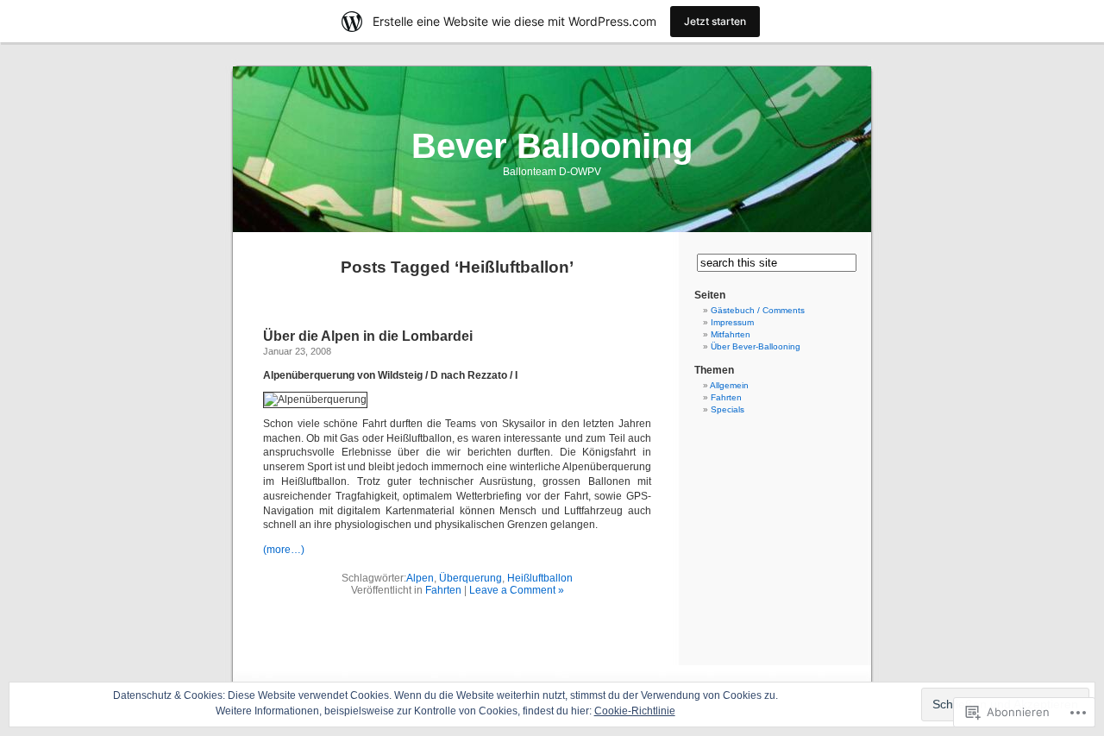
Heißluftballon (540, 578)
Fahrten (443, 590)
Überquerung (470, 578)
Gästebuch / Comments (758, 310)
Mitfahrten (730, 334)
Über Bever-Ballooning (755, 346)
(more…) (283, 550)
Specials (727, 409)
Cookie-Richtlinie (634, 711)
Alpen (420, 578)
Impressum (732, 322)
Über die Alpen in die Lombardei (368, 336)
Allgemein (729, 385)
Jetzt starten (715, 21)
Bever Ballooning (552, 146)
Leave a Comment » (516, 590)
